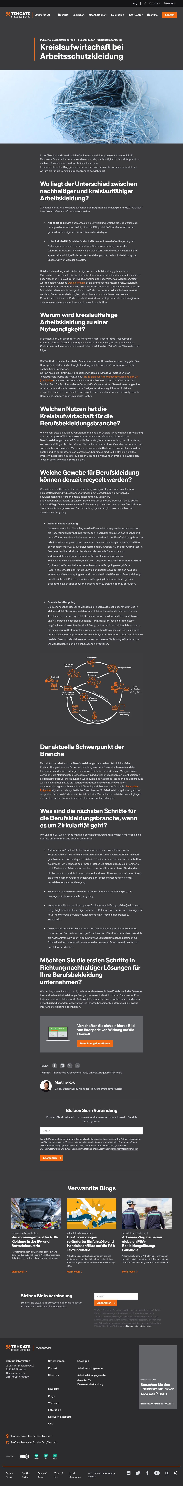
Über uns (152, 14)
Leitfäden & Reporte (59, 1416)
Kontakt (169, 14)
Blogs (51, 1396)
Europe (155, 3)
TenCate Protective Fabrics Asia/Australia (34, 1442)
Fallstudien (117, 14)
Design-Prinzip (76, 282)
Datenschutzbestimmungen (125, 1148)
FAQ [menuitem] (135, 3)
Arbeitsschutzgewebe (90, 1368)
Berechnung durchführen (95, 1043)
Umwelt (93, 1072)
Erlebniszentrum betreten (155, 1403)
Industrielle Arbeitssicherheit (58, 39)
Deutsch (169, 3)
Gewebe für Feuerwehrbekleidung (90, 1382)
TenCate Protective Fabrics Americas (31, 1436)
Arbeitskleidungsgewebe (91, 1375)
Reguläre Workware (110, 1072)
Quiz (50, 1423)
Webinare (53, 1402)
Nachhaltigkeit (97, 14)
